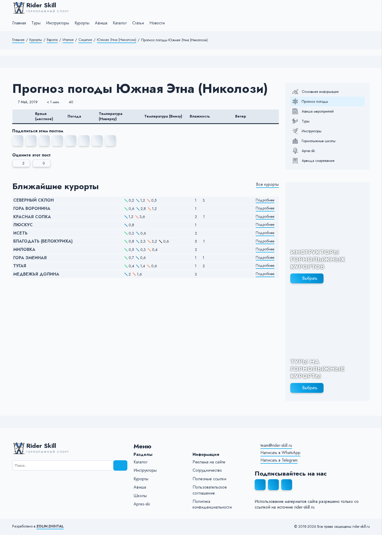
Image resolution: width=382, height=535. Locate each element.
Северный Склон (33, 200)
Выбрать (309, 278)
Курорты (35, 39)
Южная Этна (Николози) (116, 39)
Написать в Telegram (279, 460)
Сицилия (85, 39)
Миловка (24, 249)
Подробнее (265, 200)
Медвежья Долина (36, 274)
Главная (18, 39)
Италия (68, 39)
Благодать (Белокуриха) (43, 241)
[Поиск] (120, 465)
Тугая (19, 266)
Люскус (23, 225)
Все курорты (267, 184)
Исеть (20, 233)
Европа (52, 39)
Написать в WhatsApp (280, 453)
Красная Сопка (32, 217)
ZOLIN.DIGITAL (50, 526)
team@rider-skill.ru (276, 445)
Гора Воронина (31, 208)
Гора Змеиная (30, 257)
